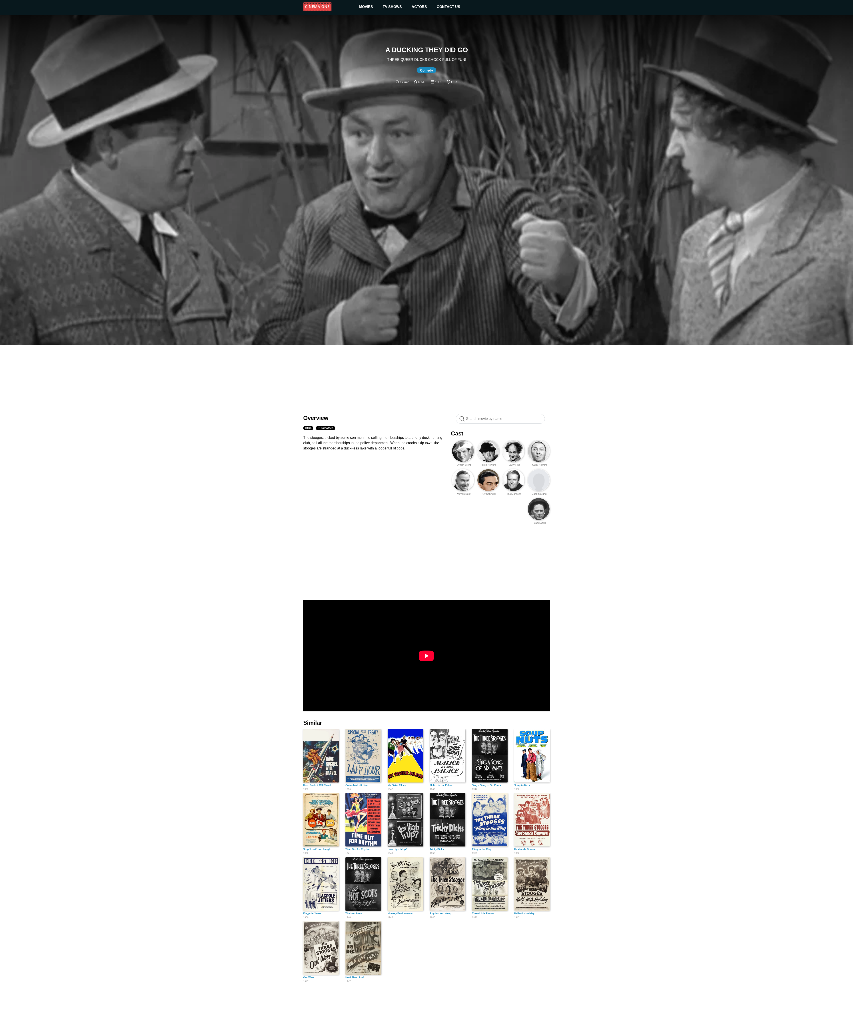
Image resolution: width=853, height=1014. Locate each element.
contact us (448, 7)
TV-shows (392, 7)
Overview (315, 418)
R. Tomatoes (325, 428)
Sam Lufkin (540, 522)
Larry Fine (514, 464)
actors (419, 7)
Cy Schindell (489, 494)
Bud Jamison (514, 494)
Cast (457, 433)
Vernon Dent (463, 494)
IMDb (308, 428)
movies (366, 7)
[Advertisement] (426, 377)
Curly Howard (539, 464)
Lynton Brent (464, 464)
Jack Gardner (539, 494)
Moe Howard (489, 464)
